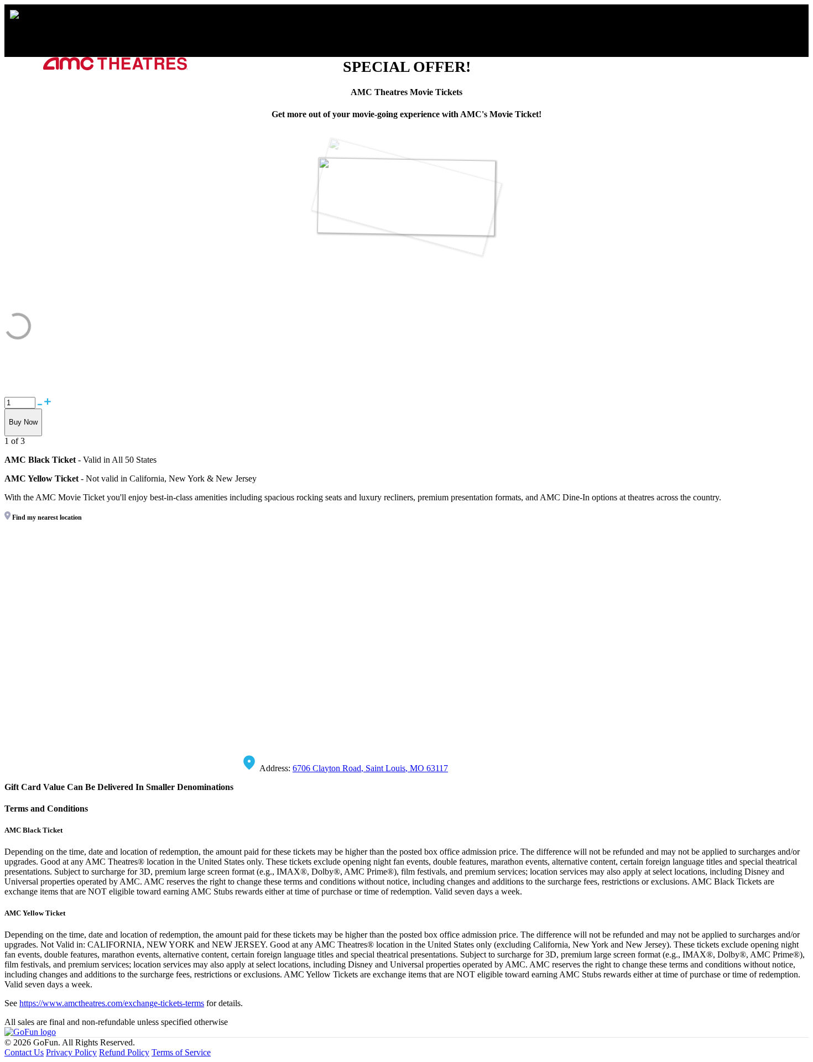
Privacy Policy (71, 1052)
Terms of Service (181, 1052)
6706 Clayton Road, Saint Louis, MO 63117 (370, 768)
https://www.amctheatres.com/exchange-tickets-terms (111, 1003)
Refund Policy (124, 1052)
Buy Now (23, 422)
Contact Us (24, 1052)
